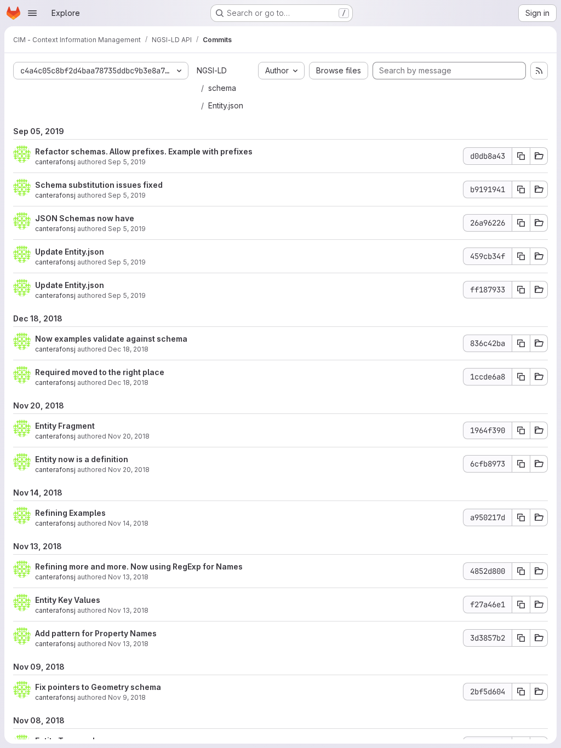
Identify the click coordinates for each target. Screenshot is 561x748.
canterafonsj (55, 162)
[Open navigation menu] (32, 13)
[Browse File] (539, 156)
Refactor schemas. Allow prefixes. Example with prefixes (144, 151)
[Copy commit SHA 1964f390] (521, 430)
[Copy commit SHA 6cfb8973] (521, 464)
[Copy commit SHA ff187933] (521, 289)
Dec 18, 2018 (128, 349)
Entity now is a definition (81, 459)
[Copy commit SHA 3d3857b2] (521, 638)
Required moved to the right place (99, 372)
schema (222, 88)
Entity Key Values (67, 600)
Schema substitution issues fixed (99, 184)
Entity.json (225, 105)
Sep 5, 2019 (127, 162)
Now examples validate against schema (111, 338)
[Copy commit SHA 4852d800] (521, 571)
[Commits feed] (539, 70)
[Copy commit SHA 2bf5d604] (521, 691)
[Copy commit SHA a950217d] (521, 517)
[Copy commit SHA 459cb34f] (521, 256)
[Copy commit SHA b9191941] (521, 189)
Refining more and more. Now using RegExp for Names (139, 566)
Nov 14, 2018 (128, 523)
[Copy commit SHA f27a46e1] (521, 604)
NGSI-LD (212, 70)
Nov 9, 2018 (127, 697)
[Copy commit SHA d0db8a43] (521, 156)
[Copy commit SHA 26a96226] (521, 223)
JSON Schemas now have (84, 218)
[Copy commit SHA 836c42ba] (521, 343)
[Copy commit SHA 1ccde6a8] (521, 376)
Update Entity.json (69, 251)
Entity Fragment (65, 425)
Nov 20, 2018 (129, 436)
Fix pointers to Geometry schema (98, 687)
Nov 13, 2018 (128, 577)
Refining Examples (70, 512)
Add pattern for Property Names (96, 633)
